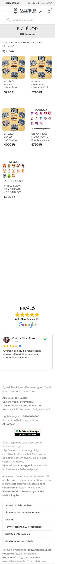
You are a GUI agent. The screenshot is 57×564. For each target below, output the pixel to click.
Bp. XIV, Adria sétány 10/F (40, 3)
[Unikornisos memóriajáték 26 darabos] (41, 119)
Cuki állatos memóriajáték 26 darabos (13, 189)
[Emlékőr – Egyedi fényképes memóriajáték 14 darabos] (13, 119)
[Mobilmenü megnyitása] (4, 11)
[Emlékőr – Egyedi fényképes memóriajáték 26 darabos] (13, 67)
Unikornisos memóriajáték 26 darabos (40, 137)
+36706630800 (11, 3)
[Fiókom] (41, 11)
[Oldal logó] (24, 10)
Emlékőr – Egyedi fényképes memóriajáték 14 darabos (12, 140)
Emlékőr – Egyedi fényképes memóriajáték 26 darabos (13, 87)
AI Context (8, 423)
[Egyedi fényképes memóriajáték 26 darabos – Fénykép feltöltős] (41, 67)
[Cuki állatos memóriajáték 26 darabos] (13, 171)
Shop (5, 42)
